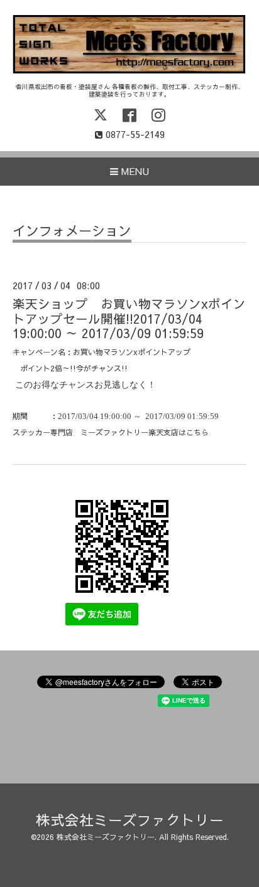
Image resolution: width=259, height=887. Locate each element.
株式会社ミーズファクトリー (130, 819)
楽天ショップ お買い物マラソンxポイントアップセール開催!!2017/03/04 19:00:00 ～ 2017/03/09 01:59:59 (129, 318)
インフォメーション (72, 232)
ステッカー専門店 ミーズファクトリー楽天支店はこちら (111, 432)
